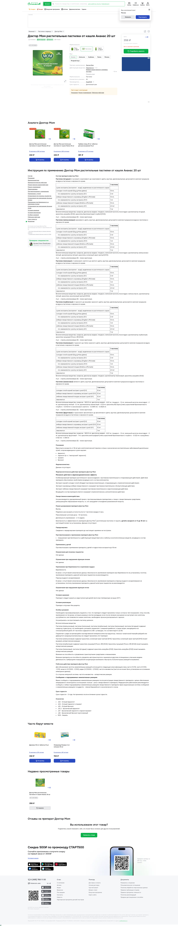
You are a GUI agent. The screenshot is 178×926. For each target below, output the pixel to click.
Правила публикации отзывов (130, 890)
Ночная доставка (94, 885)
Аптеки (65, 9)
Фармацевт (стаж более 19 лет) (41, 245)
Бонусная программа (53, 9)
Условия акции (33, 858)
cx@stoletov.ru (123, 921)
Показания (74, 92)
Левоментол (90, 68)
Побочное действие (98, 92)
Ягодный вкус (75, 60)
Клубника (91, 57)
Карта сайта (92, 895)
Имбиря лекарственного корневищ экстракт (97, 70)
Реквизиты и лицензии (128, 883)
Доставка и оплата (94, 883)
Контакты (60, 895)
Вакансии (60, 890)
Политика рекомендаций (128, 895)
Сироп (100, 48)
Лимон (99, 57)
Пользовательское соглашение (130, 885)
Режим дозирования (84, 92)
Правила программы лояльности (131, 892)
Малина (106, 57)
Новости (59, 897)
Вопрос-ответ (93, 890)
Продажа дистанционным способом (132, 897)
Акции (41, 9)
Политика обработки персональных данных (134, 887)
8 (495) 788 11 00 (38, 880)
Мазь (75, 48)
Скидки (33, 9)
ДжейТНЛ (89, 82)
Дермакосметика (74, 9)
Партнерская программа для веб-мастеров (70, 899)
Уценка (84, 9)
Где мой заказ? (93, 887)
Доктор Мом (90, 65)
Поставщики (61, 892)
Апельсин (82, 57)
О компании (60, 883)
